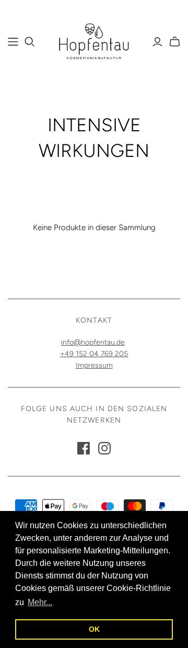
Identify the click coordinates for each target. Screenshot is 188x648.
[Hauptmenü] (13, 42)
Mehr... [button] (40, 602)
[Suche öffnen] (30, 42)
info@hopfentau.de (93, 342)
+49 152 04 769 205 (94, 353)
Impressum (94, 365)
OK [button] (94, 629)
